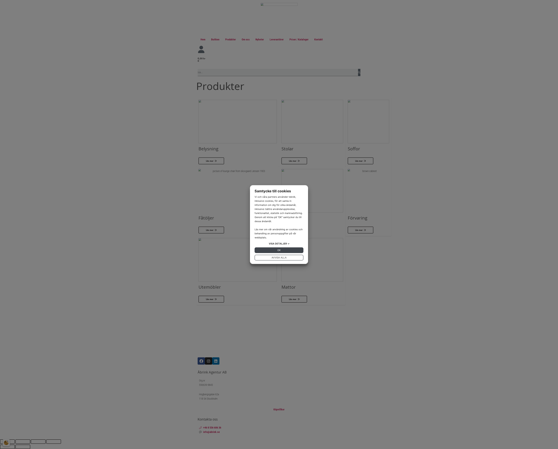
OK (279, 250)
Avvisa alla (279, 257)
